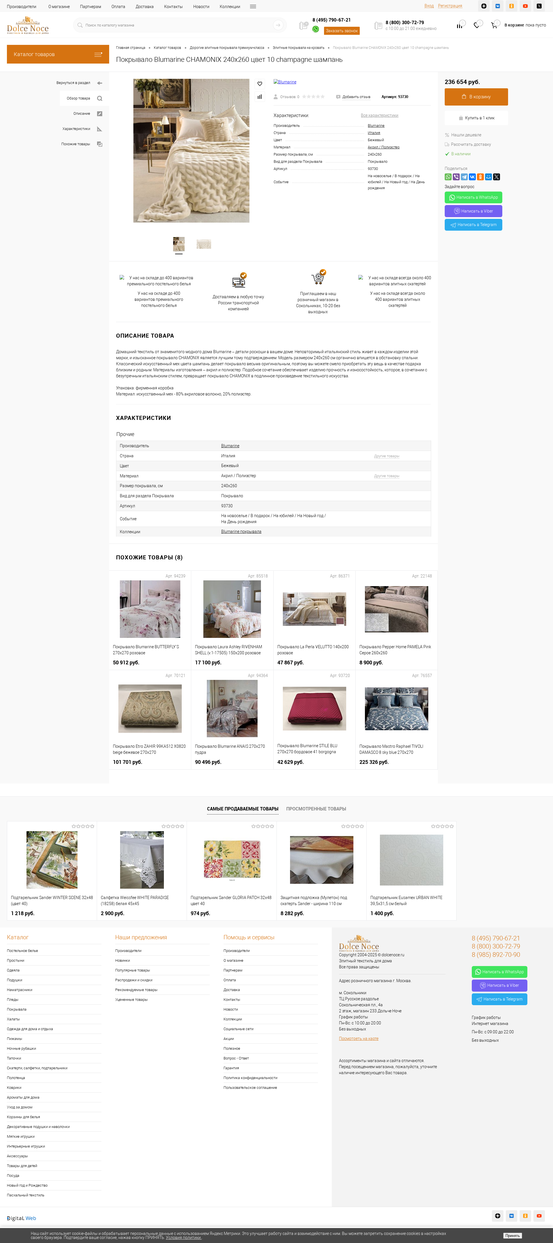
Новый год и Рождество (27, 1185)
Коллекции (230, 6)
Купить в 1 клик (480, 118)
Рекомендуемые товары (136, 990)
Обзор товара (78, 98)
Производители (21, 6)
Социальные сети (238, 1029)
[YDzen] (484, 6)
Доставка (145, 6)
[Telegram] (464, 176)
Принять (512, 1236)
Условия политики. (184, 1237)
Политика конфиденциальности (250, 1078)
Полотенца (16, 1078)
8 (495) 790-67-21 (332, 20)
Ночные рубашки (21, 1048)
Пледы (12, 999)
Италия (374, 133)
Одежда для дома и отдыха (30, 1029)
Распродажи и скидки (133, 980)
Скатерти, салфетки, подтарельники (37, 1068)
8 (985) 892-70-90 (496, 954)
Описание (81, 113)
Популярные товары (132, 970)
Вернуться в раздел (73, 83)
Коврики (14, 1087)
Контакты (173, 6)
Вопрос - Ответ (236, 1058)
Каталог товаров (34, 54)
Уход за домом (20, 1107)
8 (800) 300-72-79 (405, 22)
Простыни (15, 960)
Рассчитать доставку (471, 144)
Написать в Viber (477, 211)
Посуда (13, 1175)
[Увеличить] (191, 151)
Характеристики (76, 129)
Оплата (118, 6)
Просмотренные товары (316, 809)
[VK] (497, 6)
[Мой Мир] (488, 176)
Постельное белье (22, 950)
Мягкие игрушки (21, 1136)
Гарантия (231, 1068)
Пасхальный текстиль (25, 1195)
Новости (201, 6)
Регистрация (450, 5)
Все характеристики (379, 115)
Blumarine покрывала (241, 531)
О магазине (59, 6)
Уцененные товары (131, 999)
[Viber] (456, 176)
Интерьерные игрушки (26, 1146)
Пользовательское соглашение (250, 1087)
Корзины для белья (23, 1117)
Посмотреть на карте (358, 1038)
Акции (229, 1039)
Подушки (14, 980)
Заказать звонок (342, 30)
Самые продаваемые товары (243, 809)
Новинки (122, 960)
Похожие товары (75, 144)
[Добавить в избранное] (260, 84)
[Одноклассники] (480, 176)
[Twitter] (539, 6)
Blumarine (376, 125)
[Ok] (511, 6)
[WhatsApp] (448, 176)
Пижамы (14, 1039)
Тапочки (14, 1058)
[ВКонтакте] (472, 176)
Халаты (13, 1019)
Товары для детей (22, 1166)
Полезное (232, 1048)
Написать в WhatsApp (477, 197)
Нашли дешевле (466, 135)
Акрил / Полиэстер (383, 147)
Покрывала (16, 1009)
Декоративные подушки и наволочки (38, 1127)
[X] (496, 176)
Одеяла (13, 970)
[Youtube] (525, 6)
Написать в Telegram (477, 224)
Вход (429, 5)
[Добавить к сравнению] (260, 96)
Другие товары (386, 456)
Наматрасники (19, 990)
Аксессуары (17, 1156)
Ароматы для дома (23, 1097)
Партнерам (90, 6)
